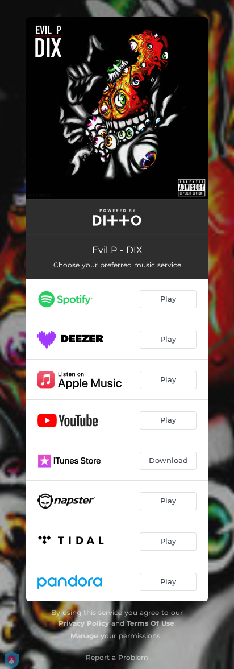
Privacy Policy (83, 623)
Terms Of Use (150, 623)
